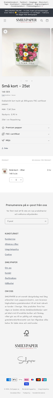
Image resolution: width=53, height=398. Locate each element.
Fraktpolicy (26, 393)
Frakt (3, 95)
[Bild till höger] (32, 81)
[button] (5, 20)
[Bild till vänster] (21, 81)
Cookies (8, 254)
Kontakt (8, 273)
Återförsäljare (10, 278)
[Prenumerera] (45, 221)
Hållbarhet (9, 283)
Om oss (8, 267)
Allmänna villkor (11, 244)
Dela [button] (6, 148)
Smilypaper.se (14, 389)
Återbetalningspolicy (29, 389)
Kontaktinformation (39, 393)
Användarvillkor (15, 393)
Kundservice (10, 239)
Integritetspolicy (12, 249)
